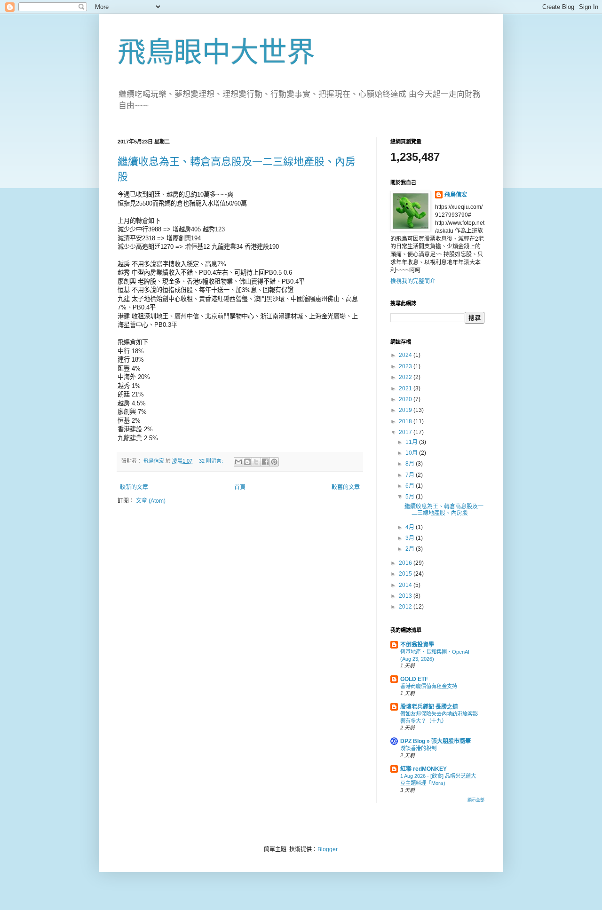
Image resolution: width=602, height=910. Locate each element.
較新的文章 (134, 487)
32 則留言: (211, 461)
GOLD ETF (414, 679)
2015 (406, 573)
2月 (410, 549)
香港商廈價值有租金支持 (428, 686)
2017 (406, 432)
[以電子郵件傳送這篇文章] (238, 462)
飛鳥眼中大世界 (216, 52)
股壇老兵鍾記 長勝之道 (429, 707)
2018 (406, 421)
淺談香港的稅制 (418, 748)
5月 (410, 496)
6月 (410, 486)
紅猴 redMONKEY (423, 769)
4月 (410, 527)
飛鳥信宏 (455, 194)
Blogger (327, 849)
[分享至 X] (256, 462)
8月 (410, 463)
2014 (406, 585)
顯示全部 (475, 800)
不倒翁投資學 (417, 644)
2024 (406, 355)
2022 (406, 377)
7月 (410, 475)
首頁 (240, 487)
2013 (406, 596)
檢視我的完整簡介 (413, 281)
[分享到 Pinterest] (274, 462)
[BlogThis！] (247, 462)
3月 (410, 538)
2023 (406, 366)
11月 (412, 442)
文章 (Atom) (151, 501)
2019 (406, 410)
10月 (412, 453)
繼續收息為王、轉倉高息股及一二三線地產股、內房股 (443, 509)
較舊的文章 (346, 487)
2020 (406, 399)
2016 (406, 563)
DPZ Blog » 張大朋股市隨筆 (435, 741)
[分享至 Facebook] (265, 462)
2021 (406, 388)
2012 (406, 606)
